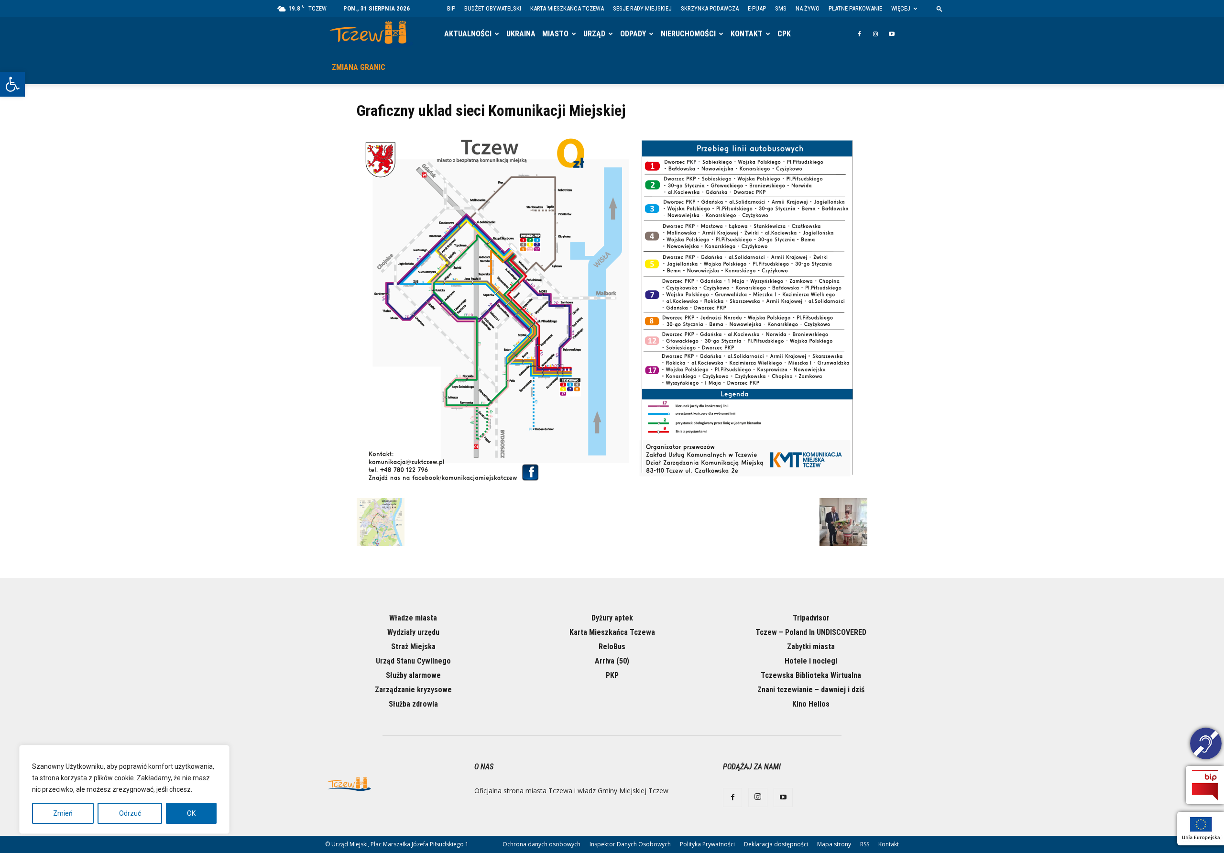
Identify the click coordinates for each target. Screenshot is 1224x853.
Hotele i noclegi (811, 660)
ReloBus (612, 646)
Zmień (63, 813)
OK (191, 813)
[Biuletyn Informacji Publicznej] (1205, 785)
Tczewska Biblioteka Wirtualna (811, 675)
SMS (781, 8)
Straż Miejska (413, 646)
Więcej (900, 8)
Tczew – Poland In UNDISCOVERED (810, 632)
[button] (12, 84)
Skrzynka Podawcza (710, 8)
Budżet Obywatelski (492, 8)
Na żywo (808, 8)
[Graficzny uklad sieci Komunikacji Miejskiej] (612, 488)
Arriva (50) (612, 660)
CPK (784, 33)
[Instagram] (875, 34)
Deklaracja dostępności (776, 844)
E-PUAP (757, 8)
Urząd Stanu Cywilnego (413, 660)
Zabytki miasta (811, 646)
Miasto (555, 33)
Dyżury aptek (612, 617)
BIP (451, 8)
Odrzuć (130, 813)
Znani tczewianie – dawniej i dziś (810, 689)
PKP (612, 675)
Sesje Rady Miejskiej (642, 8)
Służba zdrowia (413, 704)
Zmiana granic (358, 67)
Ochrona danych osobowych (541, 844)
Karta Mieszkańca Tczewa (567, 8)
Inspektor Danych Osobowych (630, 844)
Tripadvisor (811, 617)
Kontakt (747, 33)
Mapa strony (834, 844)
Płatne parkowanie (855, 8)
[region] (124, 789)
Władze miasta (413, 617)
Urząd (594, 33)
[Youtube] (892, 34)
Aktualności (468, 33)
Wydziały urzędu (413, 632)
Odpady (633, 33)
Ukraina (521, 33)
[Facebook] (859, 34)
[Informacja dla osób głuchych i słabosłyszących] (1206, 745)
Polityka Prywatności (707, 844)
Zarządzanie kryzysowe (413, 689)
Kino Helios (811, 704)
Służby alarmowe (413, 675)
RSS (864, 844)
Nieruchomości (688, 33)
